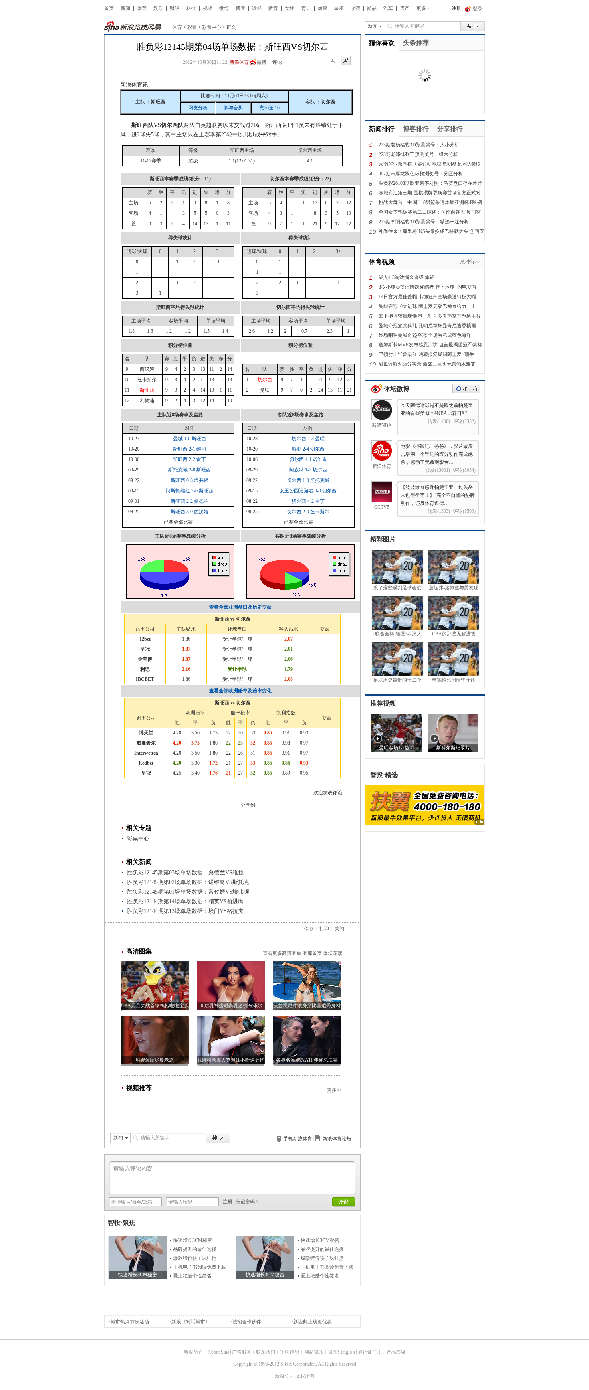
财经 (175, 8)
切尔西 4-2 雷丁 (308, 501)
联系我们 (265, 1352)
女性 (289, 8)
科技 (191, 8)
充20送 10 (269, 108)
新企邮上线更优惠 (312, 1322)
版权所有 (305, 1376)
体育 (142, 8)
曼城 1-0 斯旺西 (189, 438)
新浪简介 (193, 1352)
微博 (224, 8)
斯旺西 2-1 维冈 (189, 449)
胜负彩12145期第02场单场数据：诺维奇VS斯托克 (188, 882)
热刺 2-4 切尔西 (308, 449)
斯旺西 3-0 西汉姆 (189, 511)
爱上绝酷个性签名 (192, 1276)
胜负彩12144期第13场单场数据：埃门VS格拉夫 (185, 911)
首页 (109, 8)
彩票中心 (211, 27)
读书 (257, 8)
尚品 (372, 8)
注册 (456, 8)
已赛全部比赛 (178, 522)
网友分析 (198, 108)
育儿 (306, 8)
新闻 (125, 8)
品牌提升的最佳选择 (194, 1249)
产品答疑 (396, 1352)
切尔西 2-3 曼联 (308, 438)
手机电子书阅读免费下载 (199, 1267)
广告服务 (241, 1352)
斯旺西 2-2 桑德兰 (189, 501)
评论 (277, 62)
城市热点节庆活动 (130, 1322)
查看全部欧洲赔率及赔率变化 (240, 691)
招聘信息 (289, 1352)
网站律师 (313, 1352)
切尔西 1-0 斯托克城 (308, 480)
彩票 (192, 27)
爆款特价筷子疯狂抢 (194, 1258)
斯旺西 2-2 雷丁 (189, 459)
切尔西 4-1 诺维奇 (308, 459)
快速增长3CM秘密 (192, 1240)
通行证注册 (370, 1352)
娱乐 (158, 8)
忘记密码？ (248, 1201)
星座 (339, 8)
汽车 (388, 8)
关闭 (339, 928)
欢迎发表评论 (327, 792)
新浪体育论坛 (337, 1138)
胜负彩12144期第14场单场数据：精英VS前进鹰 (185, 901)
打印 (324, 928)
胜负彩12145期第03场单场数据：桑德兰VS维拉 (185, 873)
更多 (421, 8)
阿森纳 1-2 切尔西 (308, 470)
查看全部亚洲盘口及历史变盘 (240, 607)
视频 (207, 8)
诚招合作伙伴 (246, 1322)
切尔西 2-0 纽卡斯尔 (308, 511)
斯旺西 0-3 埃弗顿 (189, 480)
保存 (309, 928)
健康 (322, 8)
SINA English (341, 1352)
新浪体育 (239, 62)
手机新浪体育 (297, 1138)
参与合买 (233, 108)
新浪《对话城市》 (190, 1322)
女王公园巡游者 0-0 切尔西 (308, 491)
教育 (273, 8)
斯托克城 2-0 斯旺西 (189, 470)
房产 (404, 8)
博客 (240, 8)
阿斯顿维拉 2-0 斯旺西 (189, 491)
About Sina (218, 1352)
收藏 (355, 8)
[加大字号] (346, 61)
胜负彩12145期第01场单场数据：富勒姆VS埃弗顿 (188, 892)
